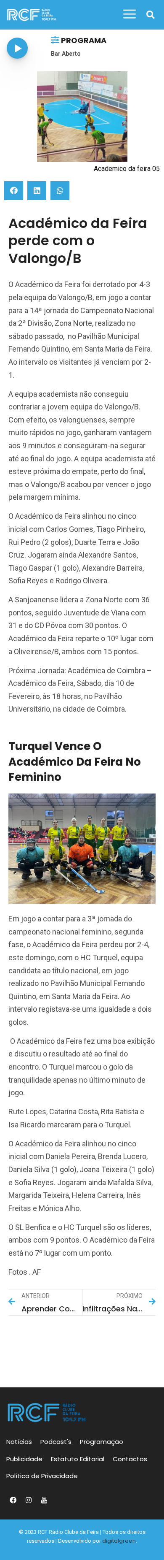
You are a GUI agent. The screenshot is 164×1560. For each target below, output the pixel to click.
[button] (150, 15)
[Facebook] (13, 1500)
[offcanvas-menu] (129, 14)
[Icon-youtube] (44, 1500)
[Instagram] (28, 1500)
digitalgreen (119, 1541)
